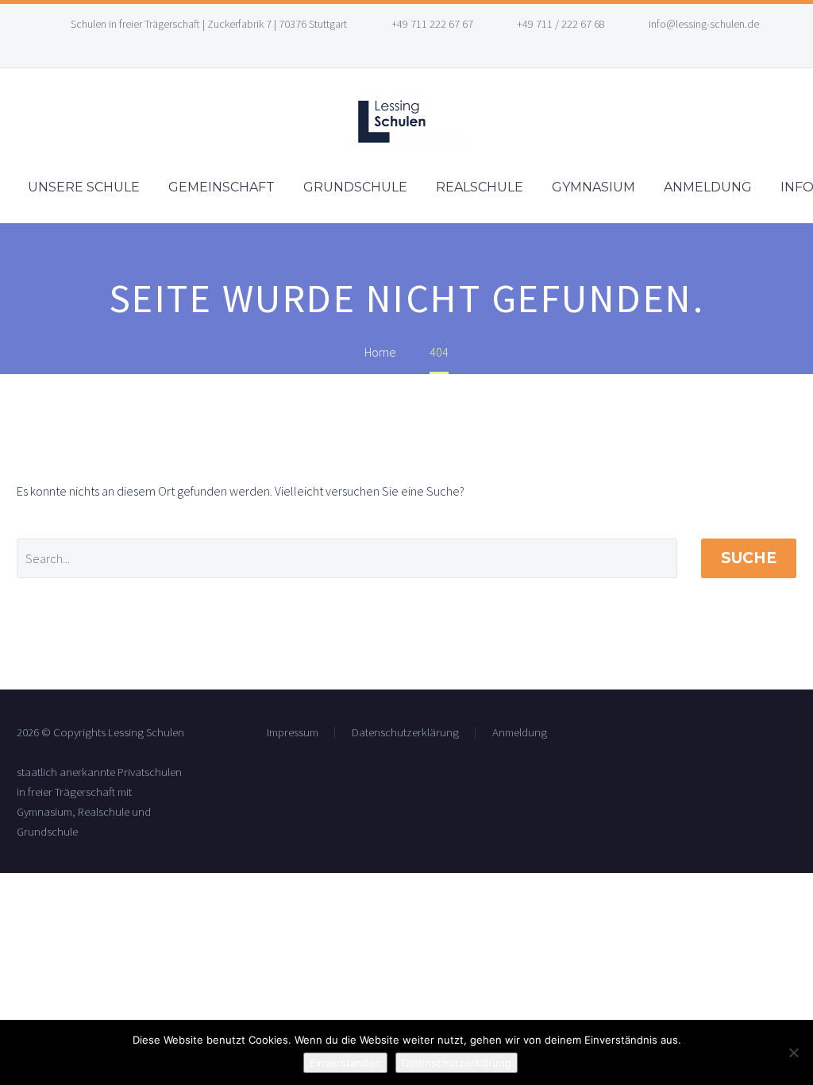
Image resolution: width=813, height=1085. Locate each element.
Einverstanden (345, 1062)
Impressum (292, 733)
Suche (748, 558)
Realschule (479, 187)
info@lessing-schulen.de (704, 24)
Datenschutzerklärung (405, 733)
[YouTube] (418, 47)
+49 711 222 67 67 (432, 24)
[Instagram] (394, 47)
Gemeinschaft (221, 187)
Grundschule (355, 187)
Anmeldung (708, 187)
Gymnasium (593, 187)
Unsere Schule (84, 187)
